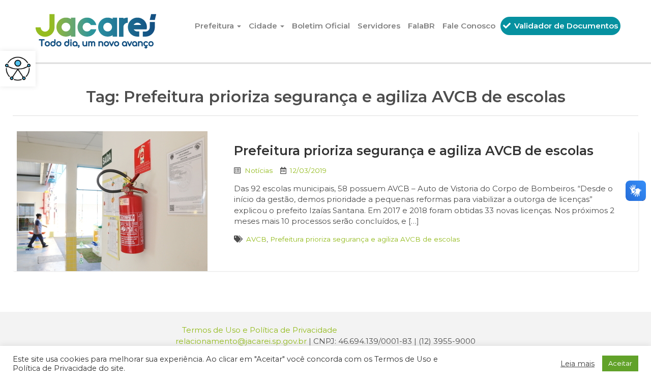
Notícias (259, 170)
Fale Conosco (468, 26)
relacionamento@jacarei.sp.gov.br (241, 341)
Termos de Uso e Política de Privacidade (259, 330)
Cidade (264, 26)
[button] (18, 68)
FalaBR (421, 26)
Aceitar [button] (620, 363)
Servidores (379, 26)
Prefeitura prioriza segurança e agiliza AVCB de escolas (414, 150)
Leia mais (577, 363)
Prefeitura (215, 26)
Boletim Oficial (321, 26)
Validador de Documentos (565, 26)
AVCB (256, 239)
